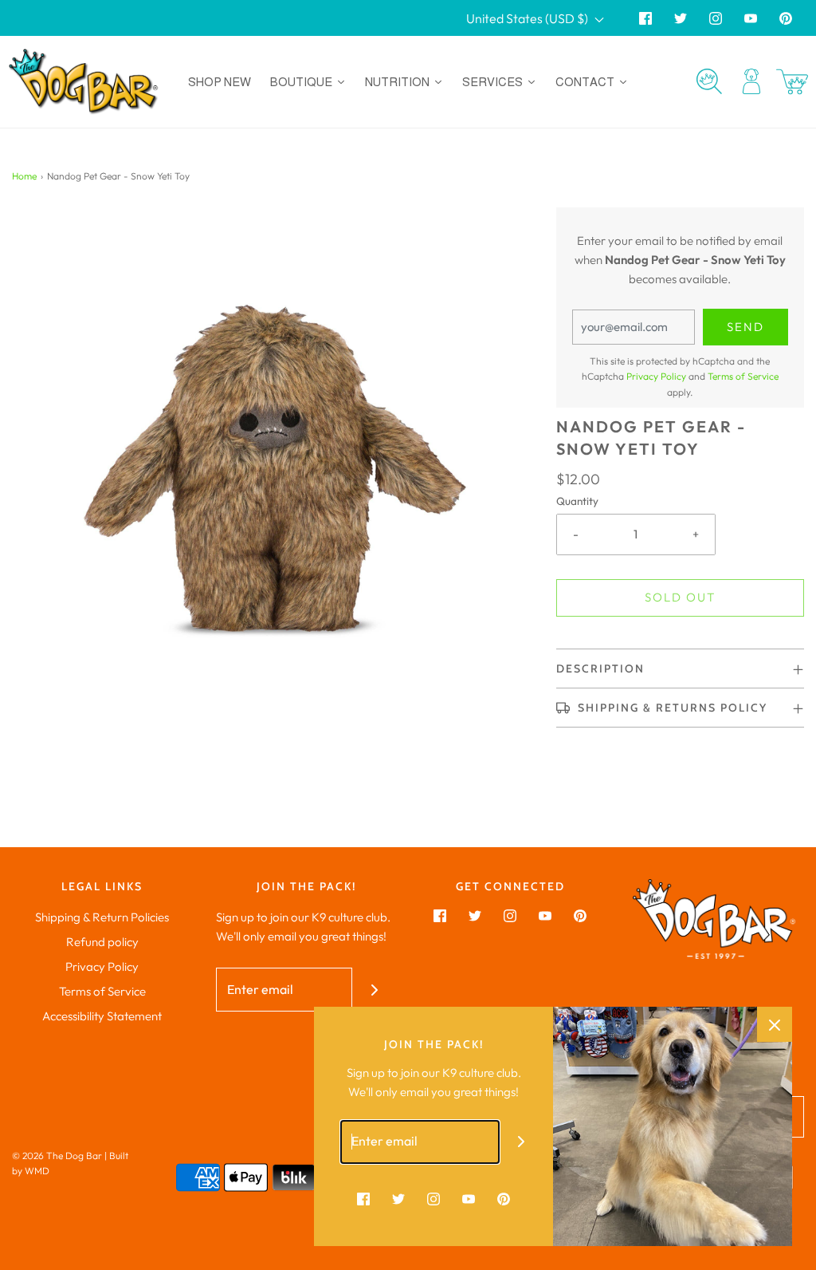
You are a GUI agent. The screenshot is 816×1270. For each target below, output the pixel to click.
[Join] (374, 990)
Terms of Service (743, 376)
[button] (680, 668)
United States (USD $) (528, 18)
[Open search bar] (709, 81)
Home (24, 176)
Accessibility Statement (102, 1015)
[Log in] (751, 81)
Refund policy (102, 941)
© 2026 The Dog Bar (57, 1156)
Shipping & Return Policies (102, 917)
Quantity (577, 501)
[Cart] (792, 82)
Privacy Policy (656, 376)
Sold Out (680, 597)
